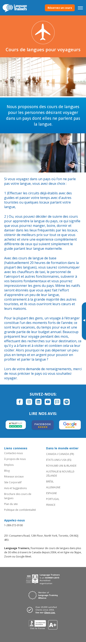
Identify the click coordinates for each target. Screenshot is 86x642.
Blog (7, 470)
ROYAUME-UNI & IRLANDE (61, 465)
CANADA (51, 454)
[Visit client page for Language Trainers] (43, 610)
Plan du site (11, 504)
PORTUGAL (52, 499)
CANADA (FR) (66, 454)
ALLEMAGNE (53, 487)
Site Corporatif (13, 482)
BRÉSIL (50, 481)
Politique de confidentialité (20, 510)
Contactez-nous (13, 453)
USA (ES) (66, 460)
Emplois (9, 465)
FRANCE (50, 505)
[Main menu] (80, 7)
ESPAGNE (51, 493)
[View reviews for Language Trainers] (43, 625)
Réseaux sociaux (14, 476)
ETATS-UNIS (53, 460)
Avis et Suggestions (15, 488)
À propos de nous (15, 459)
